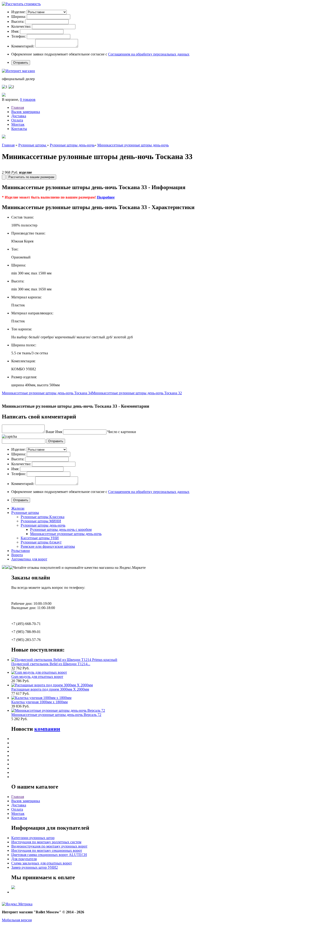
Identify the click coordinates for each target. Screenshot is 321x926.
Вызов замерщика (25, 112)
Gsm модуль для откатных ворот (37, 677)
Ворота (17, 555)
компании (47, 729)
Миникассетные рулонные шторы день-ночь (133, 145)
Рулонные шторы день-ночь (72, 145)
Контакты (19, 129)
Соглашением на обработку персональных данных (148, 54)
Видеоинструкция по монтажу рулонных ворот (49, 846)
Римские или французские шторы (48, 546)
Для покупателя (24, 859)
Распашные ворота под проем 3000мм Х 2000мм (50, 689)
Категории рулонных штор (33, 838)
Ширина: (18, 17)
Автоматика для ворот (29, 559)
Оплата (17, 120)
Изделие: (18, 12)
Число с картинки (121, 432)
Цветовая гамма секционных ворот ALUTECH (49, 855)
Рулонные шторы (32, 145)
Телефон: (18, 36)
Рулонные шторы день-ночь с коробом (61, 529)
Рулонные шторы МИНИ (41, 521)
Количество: (21, 26)
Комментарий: (22, 46)
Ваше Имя (54, 432)
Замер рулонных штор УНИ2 (34, 867)
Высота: (17, 21)
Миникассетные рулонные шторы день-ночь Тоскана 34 (47, 393)
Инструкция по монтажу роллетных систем (46, 842)
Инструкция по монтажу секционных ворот (46, 850)
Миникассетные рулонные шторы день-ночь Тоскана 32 (137, 393)
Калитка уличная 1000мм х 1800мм (39, 702)
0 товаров (27, 100)
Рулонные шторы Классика (42, 517)
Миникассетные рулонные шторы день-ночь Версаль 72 (56, 715)
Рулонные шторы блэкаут (41, 542)
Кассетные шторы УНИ (40, 538)
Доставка (18, 116)
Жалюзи (17, 508)
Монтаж (17, 124)
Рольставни (20, 551)
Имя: (15, 31)
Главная (17, 107)
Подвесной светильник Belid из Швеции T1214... (50, 664)
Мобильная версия (17, 920)
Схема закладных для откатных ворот (41, 863)
